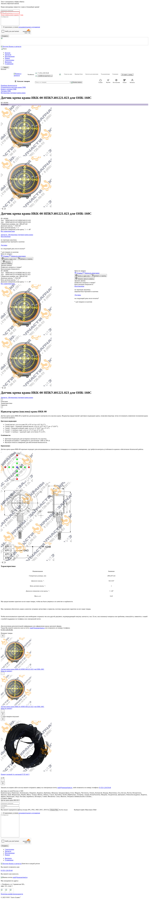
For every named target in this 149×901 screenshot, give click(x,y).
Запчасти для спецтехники (91, 74)
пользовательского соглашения (29, 27)
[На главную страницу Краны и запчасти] (74, 46)
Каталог (7, 53)
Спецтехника (9, 60)
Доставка (4, 245)
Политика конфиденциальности (12, 894)
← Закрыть (5, 67)
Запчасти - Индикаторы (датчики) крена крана (17, 235)
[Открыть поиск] (4, 48)
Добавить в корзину (26, 259)
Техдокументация (105, 74)
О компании (9, 64)
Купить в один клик (10, 259)
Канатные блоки (79, 74)
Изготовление (10, 56)
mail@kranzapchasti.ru (45, 76)
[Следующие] (3, 714)
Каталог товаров (22, 81)
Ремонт (7, 58)
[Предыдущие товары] (3, 719)
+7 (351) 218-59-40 (43, 73)
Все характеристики (8, 231)
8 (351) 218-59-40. (7, 630)
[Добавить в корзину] (3, 673)
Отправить (5, 846)
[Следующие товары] (3, 783)
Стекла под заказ (68, 74)
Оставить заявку (127, 74)
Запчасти (8, 54)
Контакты (8, 62)
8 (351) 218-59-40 (7, 870)
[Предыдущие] (3, 636)
